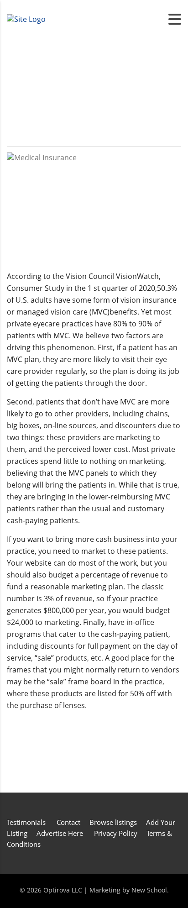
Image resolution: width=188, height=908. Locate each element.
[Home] (26, 19)
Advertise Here (60, 833)
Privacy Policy (115, 833)
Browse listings (113, 822)
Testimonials (27, 822)
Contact (68, 822)
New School (149, 890)
